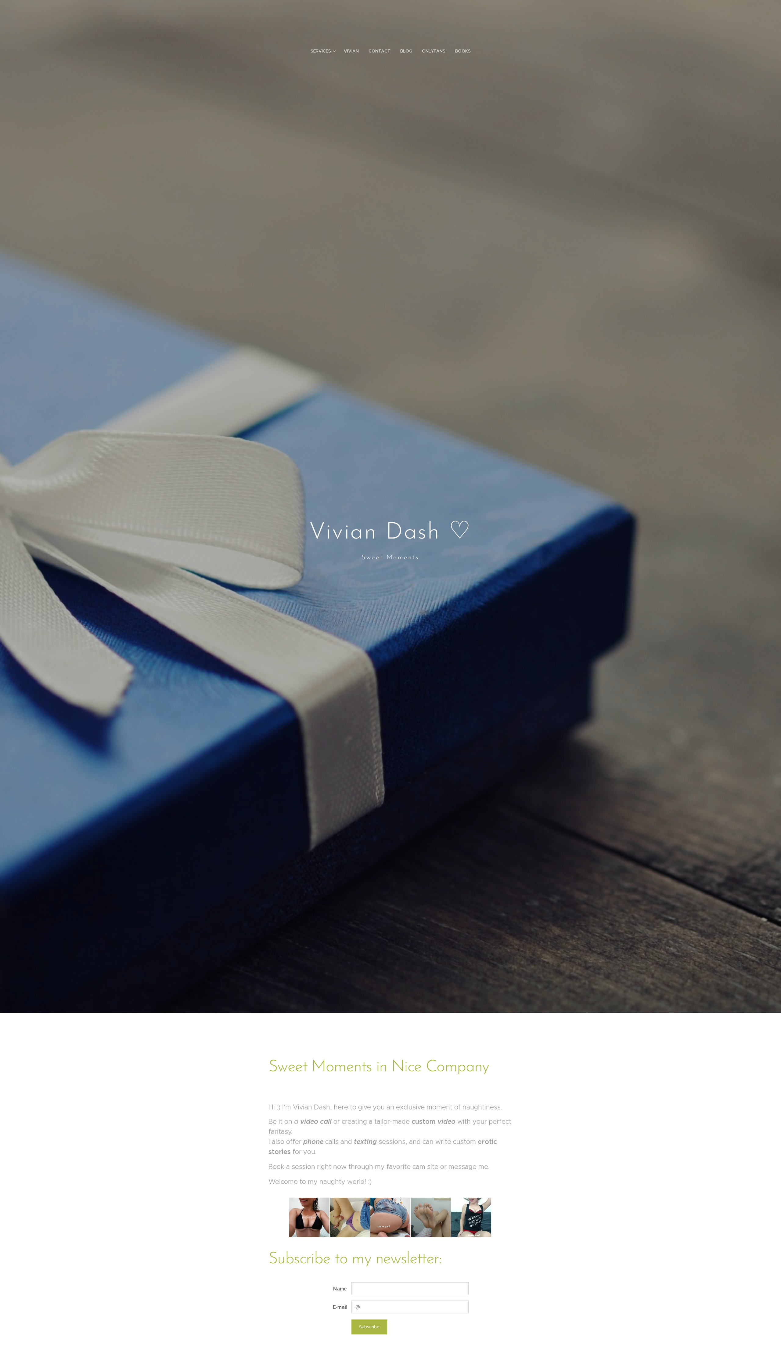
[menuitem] (325, 51)
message (462, 1167)
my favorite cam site (406, 1167)
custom (433, 1121)
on (289, 1121)
